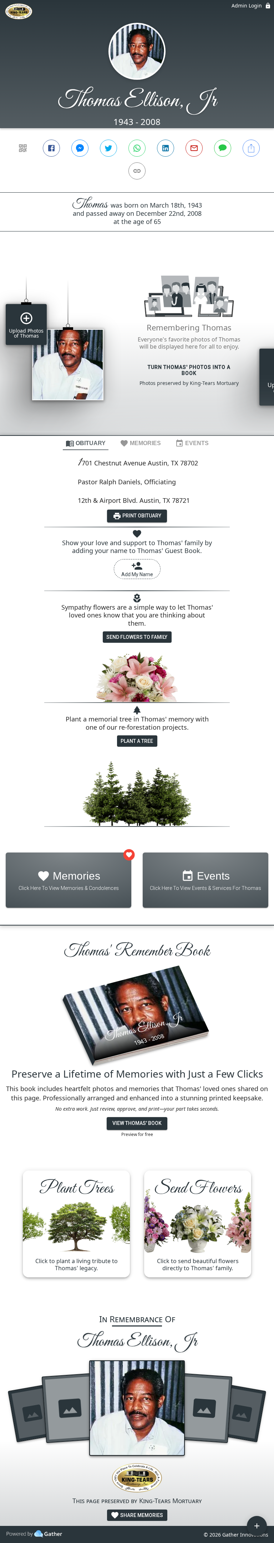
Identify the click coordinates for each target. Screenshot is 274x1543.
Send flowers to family (136, 637)
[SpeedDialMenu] (257, 1526)
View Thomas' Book (137, 1123)
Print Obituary (141, 515)
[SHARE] (251, 148)
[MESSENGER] (79, 148)
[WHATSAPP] (137, 148)
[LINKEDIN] (165, 148)
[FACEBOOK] (51, 148)
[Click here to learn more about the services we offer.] (137, 1478)
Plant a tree (137, 741)
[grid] (137, 345)
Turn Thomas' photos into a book (189, 370)
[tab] (85, 443)
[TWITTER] (108, 148)
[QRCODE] (22, 148)
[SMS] (222, 148)
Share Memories (141, 1515)
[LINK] (137, 170)
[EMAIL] (194, 148)
